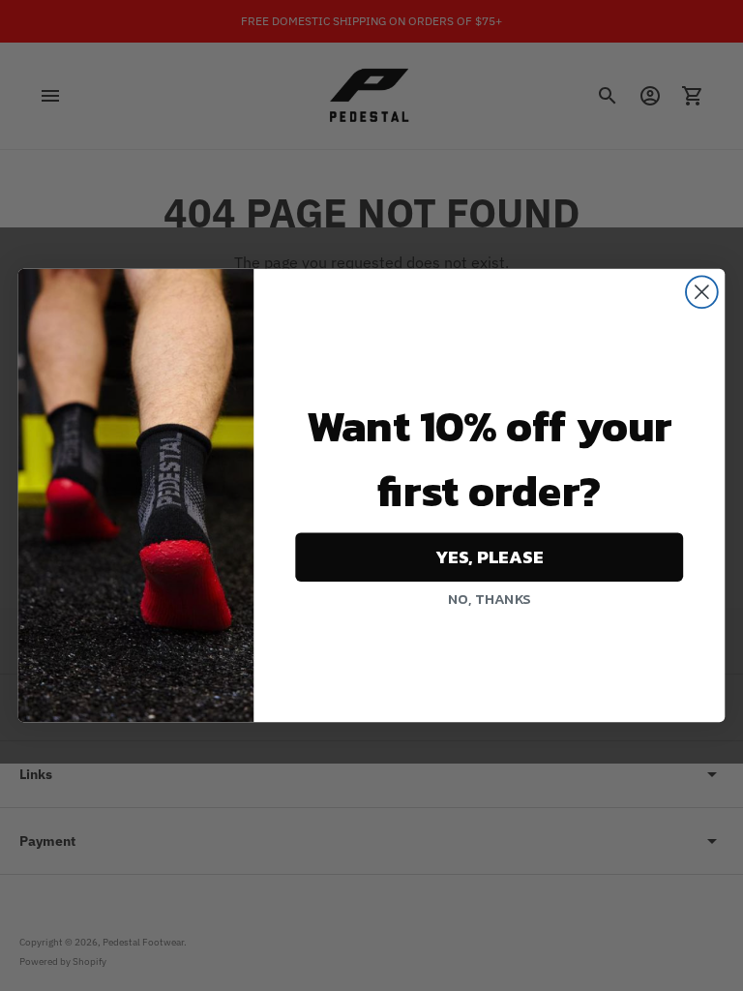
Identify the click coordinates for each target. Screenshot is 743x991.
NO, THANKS (489, 599)
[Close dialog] (702, 292)
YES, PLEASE (489, 557)
